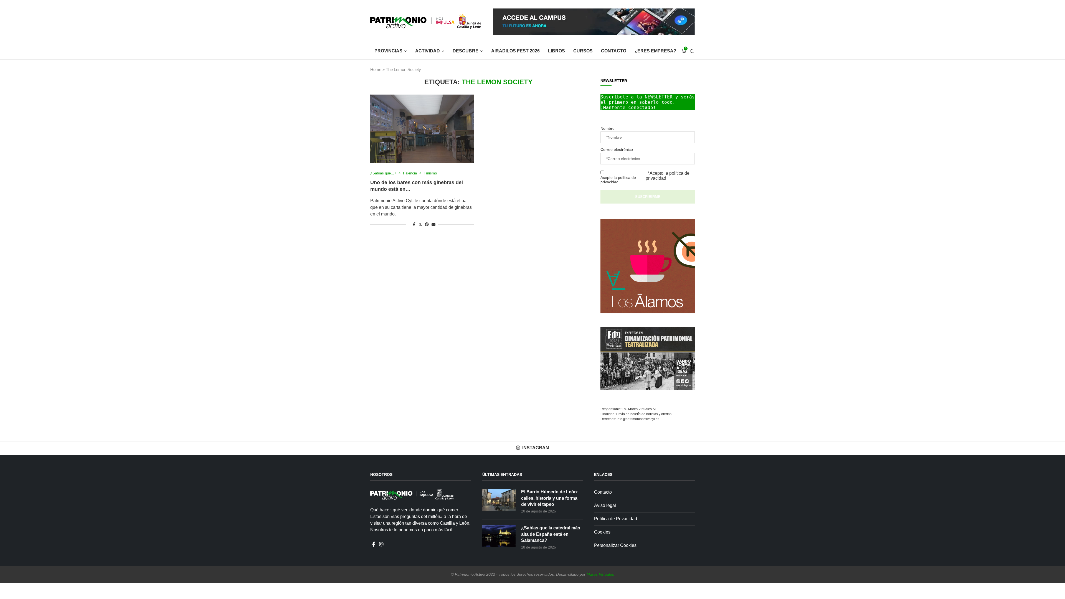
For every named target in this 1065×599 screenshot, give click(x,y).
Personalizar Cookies (615, 545)
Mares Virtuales (600, 574)
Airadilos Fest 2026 (515, 51)
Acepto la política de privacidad (618, 179)
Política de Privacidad (615, 518)
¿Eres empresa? (655, 51)
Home (375, 69)
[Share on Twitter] (420, 224)
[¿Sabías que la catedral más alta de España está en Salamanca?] (499, 536)
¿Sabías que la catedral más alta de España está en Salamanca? (550, 534)
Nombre (607, 128)
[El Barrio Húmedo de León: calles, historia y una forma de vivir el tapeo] (499, 500)
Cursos (583, 51)
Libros (556, 51)
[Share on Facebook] (414, 224)
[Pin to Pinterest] (427, 224)
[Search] (692, 51)
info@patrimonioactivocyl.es (638, 419)
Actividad (427, 51)
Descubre (465, 51)
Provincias (388, 51)
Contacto (613, 51)
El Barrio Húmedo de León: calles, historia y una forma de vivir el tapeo (549, 498)
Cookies (602, 532)
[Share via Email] (433, 224)
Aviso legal (605, 505)
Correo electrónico (616, 149)
